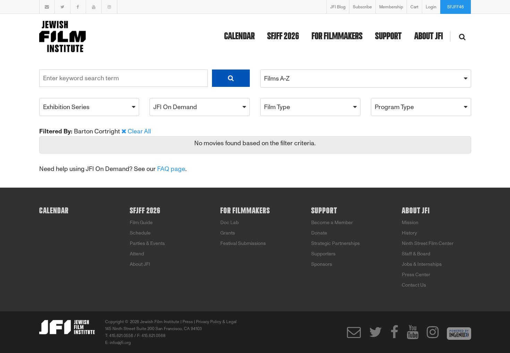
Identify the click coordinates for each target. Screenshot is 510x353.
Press (187, 321)
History (409, 233)
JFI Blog (338, 7)
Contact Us (414, 285)
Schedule (140, 233)
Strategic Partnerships (335, 243)
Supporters (323, 254)
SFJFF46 (455, 7)
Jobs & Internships (422, 264)
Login (431, 7)
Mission (410, 222)
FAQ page (171, 169)
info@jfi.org (120, 342)
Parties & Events (147, 243)
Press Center (416, 275)
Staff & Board (416, 254)
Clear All (139, 131)
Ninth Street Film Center (427, 243)
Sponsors (321, 264)
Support (388, 36)
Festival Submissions (243, 243)
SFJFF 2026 (283, 36)
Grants (227, 233)
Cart (414, 7)
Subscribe (362, 7)
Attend (137, 254)
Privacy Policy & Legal (216, 321)
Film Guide (141, 222)
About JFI (428, 36)
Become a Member (332, 222)
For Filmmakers (337, 36)
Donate (319, 233)
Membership (391, 7)
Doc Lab (229, 222)
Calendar (239, 36)
